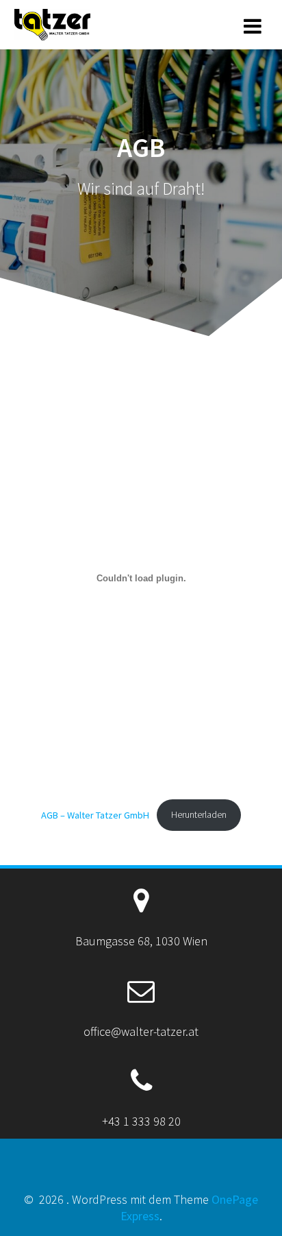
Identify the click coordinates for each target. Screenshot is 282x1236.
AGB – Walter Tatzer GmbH (95, 814)
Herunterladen (199, 814)
